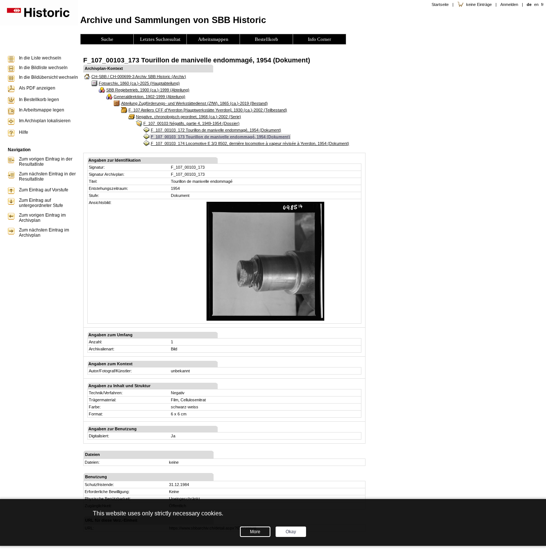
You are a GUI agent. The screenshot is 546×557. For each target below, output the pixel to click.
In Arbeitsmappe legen (41, 110)
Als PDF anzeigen (37, 88)
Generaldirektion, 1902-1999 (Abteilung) (149, 96)
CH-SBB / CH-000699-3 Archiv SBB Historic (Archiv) (138, 76)
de (529, 4)
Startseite (440, 4)
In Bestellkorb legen (39, 99)
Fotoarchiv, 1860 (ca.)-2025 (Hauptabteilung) (139, 83)
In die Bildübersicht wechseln (48, 77)
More (255, 531)
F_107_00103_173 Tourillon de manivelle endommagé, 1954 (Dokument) (220, 137)
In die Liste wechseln (40, 58)
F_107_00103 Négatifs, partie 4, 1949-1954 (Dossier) (191, 123)
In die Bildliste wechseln (43, 67)
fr (542, 4)
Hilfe (23, 132)
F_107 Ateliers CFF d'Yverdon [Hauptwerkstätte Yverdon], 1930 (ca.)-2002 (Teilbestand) (208, 110)
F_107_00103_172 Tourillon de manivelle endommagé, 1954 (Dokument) (216, 130)
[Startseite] (39, 23)
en (536, 4)
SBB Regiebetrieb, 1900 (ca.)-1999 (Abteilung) (147, 90)
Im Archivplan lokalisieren (45, 120)
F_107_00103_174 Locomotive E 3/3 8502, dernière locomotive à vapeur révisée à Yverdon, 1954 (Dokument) (250, 143)
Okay (291, 531)
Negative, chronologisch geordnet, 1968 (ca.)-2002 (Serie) (188, 116)
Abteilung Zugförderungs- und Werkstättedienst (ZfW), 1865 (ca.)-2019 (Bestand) (194, 103)
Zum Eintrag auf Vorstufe (43, 189)
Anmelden (509, 4)
